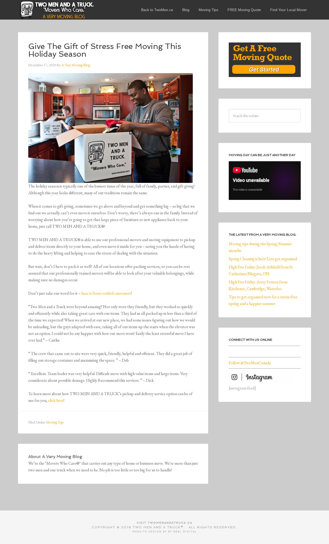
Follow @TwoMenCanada (250, 363)
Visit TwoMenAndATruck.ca (164, 522)
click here (55, 400)
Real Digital (185, 531)
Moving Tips (54, 422)
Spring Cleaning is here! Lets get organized (263, 258)
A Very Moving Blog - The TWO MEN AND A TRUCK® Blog (56, 10)
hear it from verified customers (106, 293)
